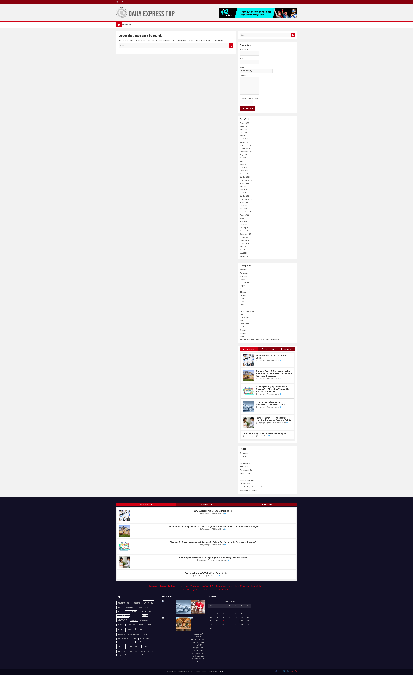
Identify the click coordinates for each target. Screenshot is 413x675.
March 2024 (244, 193)
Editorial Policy (245, 484)
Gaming (242, 305)
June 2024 (243, 187)
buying (120, 611)
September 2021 (246, 240)
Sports (242, 327)
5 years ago (261, 360)
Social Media (244, 324)
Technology (244, 333)
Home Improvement (247, 311)
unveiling (142, 651)
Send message (247, 108)
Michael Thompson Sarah (277, 423)
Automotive (244, 273)
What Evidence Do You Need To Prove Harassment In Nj (259, 340)
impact (121, 629)
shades (132, 642)
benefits (148, 602)
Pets (241, 320)
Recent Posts (269, 349)
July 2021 (243, 247)
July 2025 (243, 158)
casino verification (131, 611)
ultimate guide (133, 651)
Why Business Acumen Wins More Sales (272, 356)
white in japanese (129, 655)
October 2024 (245, 177)
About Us (243, 457)
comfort (142, 611)
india (130, 630)
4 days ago (261, 423)
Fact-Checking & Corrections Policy (252, 487)
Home (242, 477)
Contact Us (244, 453)
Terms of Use (245, 473)
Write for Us (244, 467)
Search (231, 45)
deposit (145, 615)
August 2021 (244, 244)
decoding (136, 615)
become (136, 603)
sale (134, 638)
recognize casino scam (123, 638)
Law (241, 314)
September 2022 (246, 212)
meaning (121, 634)
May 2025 (243, 164)
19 (223, 621)
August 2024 (244, 183)
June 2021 (243, 250)
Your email (243, 59)
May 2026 (243, 133)
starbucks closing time (150, 642)
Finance (242, 298)
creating (152, 611)
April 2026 (243, 136)
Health (242, 308)
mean (147, 630)
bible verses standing (130, 607)
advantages (123, 603)
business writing (145, 607)
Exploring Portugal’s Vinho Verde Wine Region (264, 433)
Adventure (243, 270)
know (139, 629)
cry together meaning (123, 615)
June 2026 (243, 129)
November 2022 (245, 209)
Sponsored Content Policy (249, 490)
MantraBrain (219, 672)
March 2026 (244, 139)
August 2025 (244, 155)
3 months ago (249, 436)
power (144, 634)
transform (122, 651)
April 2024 (243, 190)
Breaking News (245, 276)
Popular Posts (250, 349)
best (119, 607)
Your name (244, 50)
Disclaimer (243, 460)
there (130, 647)
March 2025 (244, 171)
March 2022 (244, 225)
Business (243, 279)
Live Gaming (244, 317)
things (137, 647)
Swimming (243, 330)
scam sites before (122, 642)
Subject (242, 67)
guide (141, 624)
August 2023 (244, 202)
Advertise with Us (246, 470)
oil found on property (133, 634)
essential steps (144, 620)
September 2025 (246, 152)
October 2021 (245, 237)
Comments (287, 349)
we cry (119, 655)
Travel (242, 336)
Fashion (243, 295)
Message (243, 76)
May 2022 (243, 218)
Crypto (242, 286)
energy (134, 620)
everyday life (121, 624)
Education (243, 292)
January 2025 (244, 174)
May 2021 (243, 253)
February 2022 (245, 228)
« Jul (209, 632)
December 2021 (245, 234)
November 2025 (245, 145)
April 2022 (243, 221)
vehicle (151, 651)
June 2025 (243, 161)
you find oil (140, 655)
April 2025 (243, 167)
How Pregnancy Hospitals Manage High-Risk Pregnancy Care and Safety (273, 419)
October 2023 (245, 196)
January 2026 (244, 142)
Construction (244, 282)
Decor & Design (245, 289)
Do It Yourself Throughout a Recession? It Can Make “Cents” (271, 403)
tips (145, 647)
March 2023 (244, 206)
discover (123, 619)
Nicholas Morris (274, 360)
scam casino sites (144, 638)
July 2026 (243, 126)
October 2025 (245, 148)
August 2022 (244, 215)
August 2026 (244, 123)
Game (242, 301)
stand (139, 642)
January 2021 (244, 256)
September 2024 (246, 180)
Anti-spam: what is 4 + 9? (249, 98)
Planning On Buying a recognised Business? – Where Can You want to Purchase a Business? (272, 389)
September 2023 (246, 199)
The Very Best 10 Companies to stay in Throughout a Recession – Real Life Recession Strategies (274, 373)
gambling (131, 624)
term (121, 646)
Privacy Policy (245, 463)
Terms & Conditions (247, 480)
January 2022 (244, 231)
